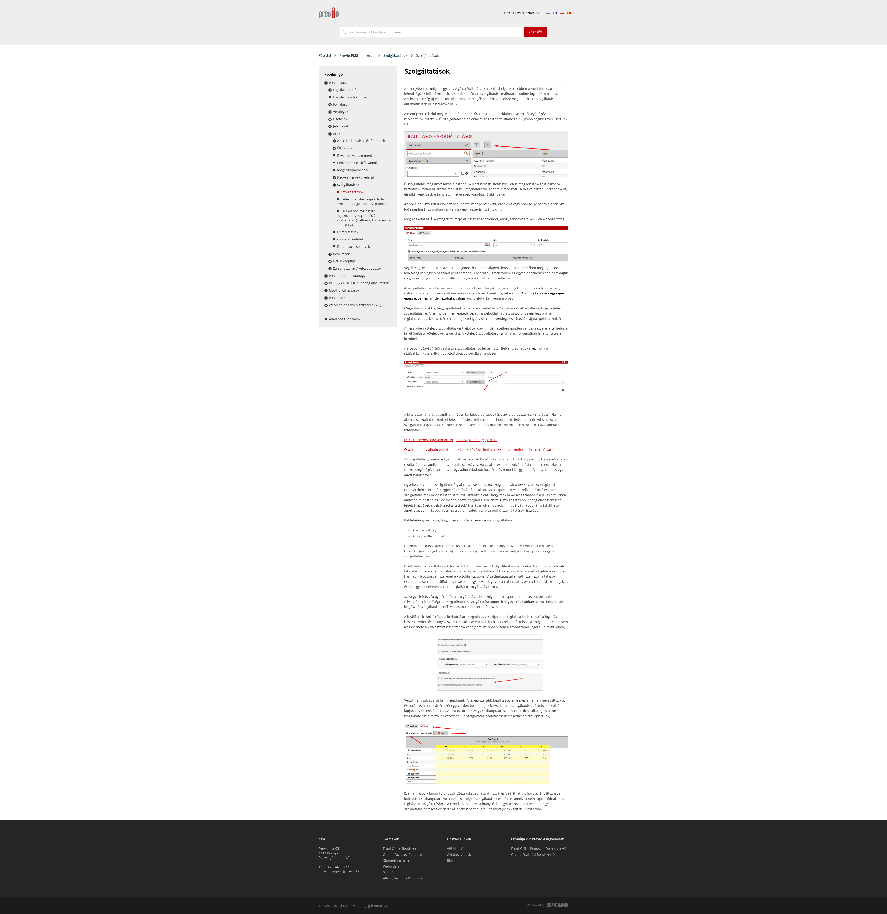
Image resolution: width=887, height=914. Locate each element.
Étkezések (344, 148)
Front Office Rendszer (399, 848)
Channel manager (397, 860)
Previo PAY (337, 297)
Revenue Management (354, 155)
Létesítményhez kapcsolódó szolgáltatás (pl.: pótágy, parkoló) (362, 201)
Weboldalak (392, 866)
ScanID (388, 872)
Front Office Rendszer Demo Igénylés (539, 848)
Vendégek (340, 111)
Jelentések (341, 126)
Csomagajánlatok (350, 239)
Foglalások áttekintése (350, 97)
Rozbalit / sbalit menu (326, 83)
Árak (371, 55)
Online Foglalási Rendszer (403, 854)
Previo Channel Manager (348, 275)
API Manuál (456, 848)
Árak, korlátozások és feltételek (361, 141)
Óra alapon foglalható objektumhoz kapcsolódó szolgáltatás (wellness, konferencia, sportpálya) (364, 218)
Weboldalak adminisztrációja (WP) (355, 305)
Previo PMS (349, 55)
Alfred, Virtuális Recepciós (403, 878)
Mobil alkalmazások (344, 290)
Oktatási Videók (459, 854)
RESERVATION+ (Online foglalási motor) (359, 283)
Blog (450, 860)
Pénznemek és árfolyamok (357, 162)
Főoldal (325, 55)
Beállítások (341, 254)
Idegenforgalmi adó (352, 170)
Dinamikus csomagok (353, 246)
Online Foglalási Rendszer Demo (536, 854)
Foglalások (341, 104)
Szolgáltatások (395, 55)
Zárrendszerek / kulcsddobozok (357, 268)
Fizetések (340, 119)
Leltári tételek (347, 232)
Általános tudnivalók (522, 13)
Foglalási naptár (345, 90)
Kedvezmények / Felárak (355, 177)
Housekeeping (344, 261)
